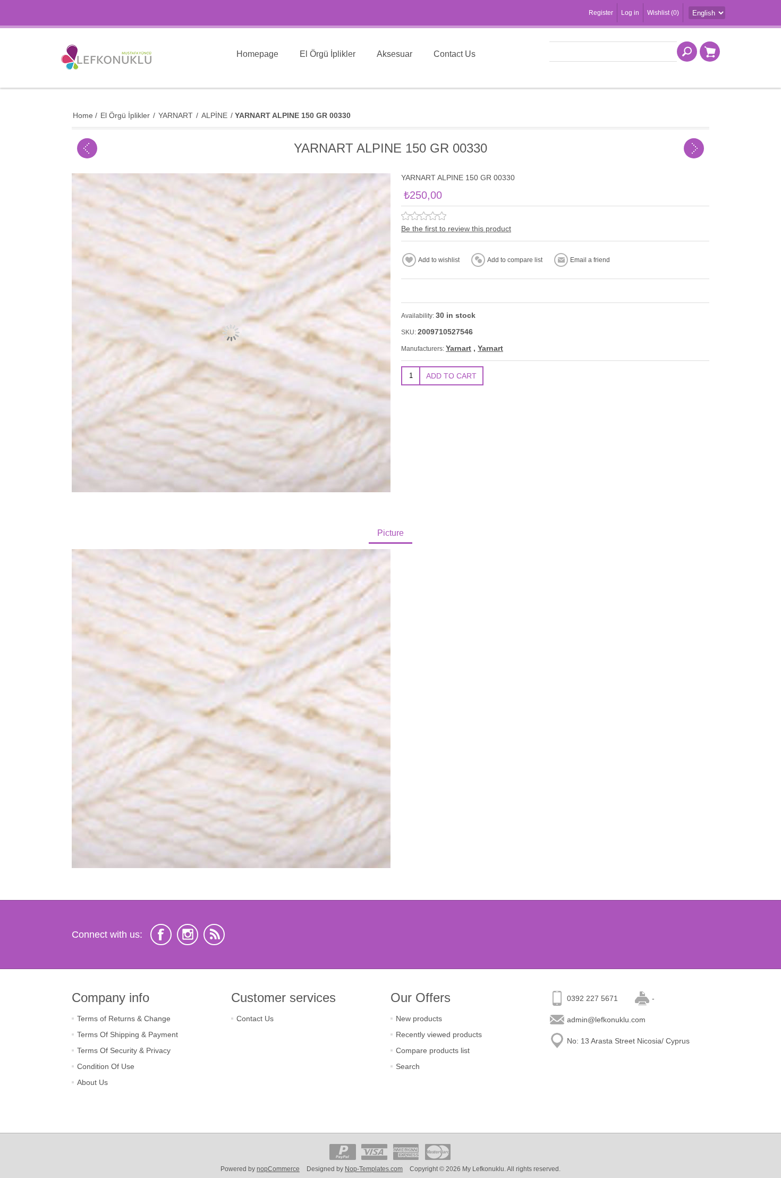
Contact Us (255, 1018)
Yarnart (458, 348)
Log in (630, 12)
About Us (92, 1082)
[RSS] (214, 934)
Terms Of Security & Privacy (124, 1050)
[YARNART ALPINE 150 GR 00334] (87, 148)
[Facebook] (161, 934)
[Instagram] (187, 934)
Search (408, 1066)
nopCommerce (278, 1169)
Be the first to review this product (456, 228)
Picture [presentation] (390, 532)
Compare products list (433, 1050)
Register (601, 12)
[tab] (390, 534)
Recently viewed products (439, 1034)
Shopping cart (710, 51)
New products (419, 1018)
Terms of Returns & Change (124, 1018)
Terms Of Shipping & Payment (127, 1034)
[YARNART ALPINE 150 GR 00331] (694, 148)
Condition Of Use (105, 1066)
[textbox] (613, 51)
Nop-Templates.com (374, 1169)
